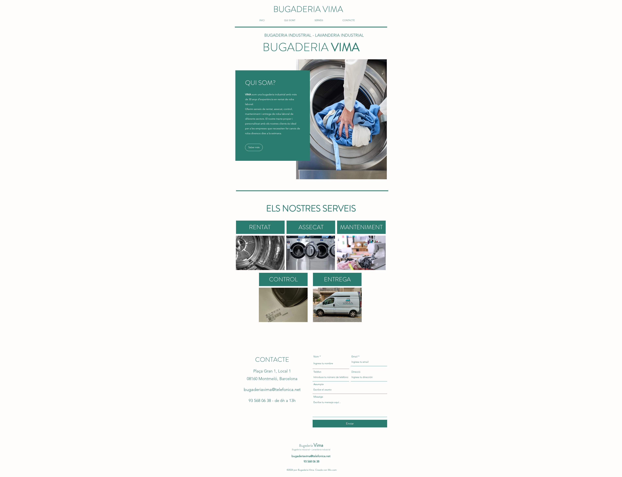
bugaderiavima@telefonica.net (272, 389)
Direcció (355, 372)
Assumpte (318, 384)
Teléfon (317, 372)
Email (354, 356)
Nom (316, 356)
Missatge (318, 396)
